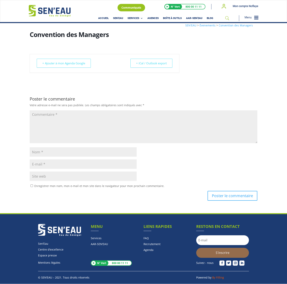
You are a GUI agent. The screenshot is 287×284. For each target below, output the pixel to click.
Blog (210, 18)
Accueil (103, 18)
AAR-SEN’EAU (194, 18)
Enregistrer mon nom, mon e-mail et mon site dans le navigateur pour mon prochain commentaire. (99, 186)
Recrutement (152, 244)
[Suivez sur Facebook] (222, 263)
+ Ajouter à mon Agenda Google (63, 63)
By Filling (218, 277)
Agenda (148, 250)
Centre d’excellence (50, 249)
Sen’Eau (118, 18)
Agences (153, 18)
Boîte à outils (172, 18)
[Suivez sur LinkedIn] (241, 263)
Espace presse (47, 255)
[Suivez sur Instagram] (235, 263)
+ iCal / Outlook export (151, 63)
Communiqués (131, 7)
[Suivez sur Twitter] (228, 263)
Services (133, 18)
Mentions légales (49, 262)
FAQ (146, 238)
